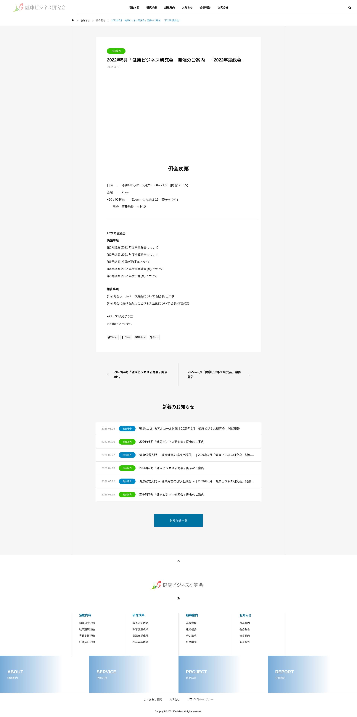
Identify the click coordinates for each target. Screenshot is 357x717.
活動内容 (134, 7)
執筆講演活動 (87, 629)
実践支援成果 (140, 635)
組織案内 (169, 7)
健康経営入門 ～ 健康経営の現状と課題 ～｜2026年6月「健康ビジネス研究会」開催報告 (197, 481)
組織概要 (191, 629)
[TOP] (178, 560)
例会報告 (127, 428)
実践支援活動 (87, 635)
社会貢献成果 (140, 641)
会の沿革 (191, 635)
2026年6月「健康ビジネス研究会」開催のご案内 (171, 494)
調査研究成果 (140, 623)
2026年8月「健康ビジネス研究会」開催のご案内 (171, 441)
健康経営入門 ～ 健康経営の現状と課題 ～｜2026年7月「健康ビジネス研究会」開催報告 (197, 454)
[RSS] (178, 598)
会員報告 (205, 7)
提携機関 (191, 641)
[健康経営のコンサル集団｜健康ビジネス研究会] (39, 7)
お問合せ (223, 7)
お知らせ (187, 7)
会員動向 (244, 635)
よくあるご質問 (153, 699)
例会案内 (116, 51)
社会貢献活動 (87, 641)
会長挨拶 (191, 623)
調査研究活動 (87, 623)
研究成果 (152, 7)
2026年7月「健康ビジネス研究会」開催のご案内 (171, 468)
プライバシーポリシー (200, 699)
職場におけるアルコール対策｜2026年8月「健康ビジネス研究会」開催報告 (189, 428)
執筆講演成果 (140, 629)
